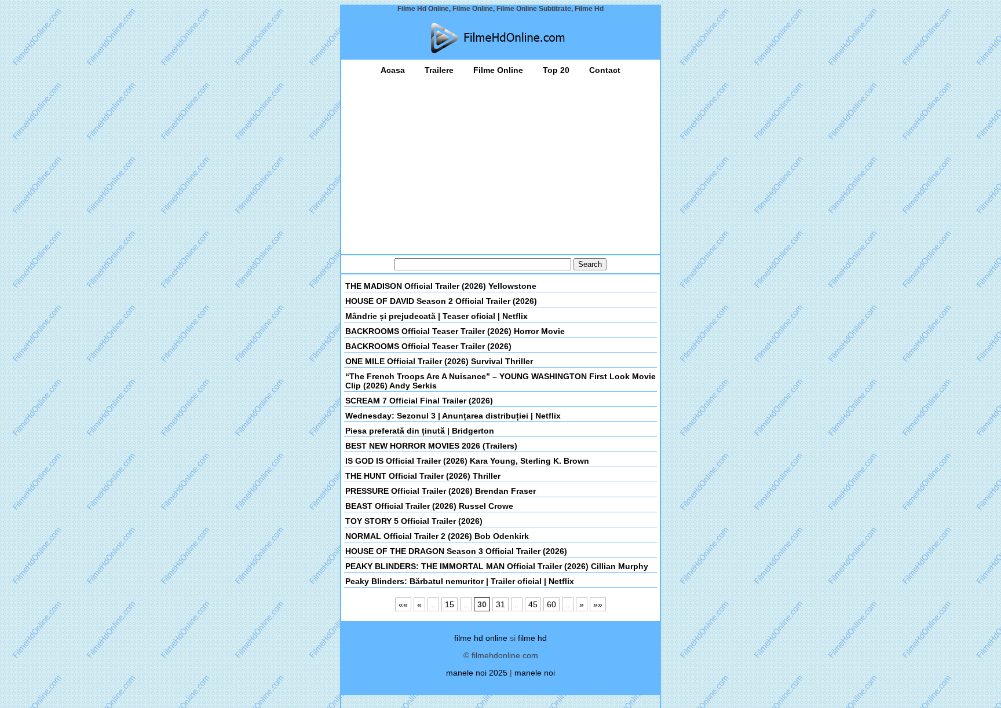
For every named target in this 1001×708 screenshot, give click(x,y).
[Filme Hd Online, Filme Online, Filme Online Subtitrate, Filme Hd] (500, 38)
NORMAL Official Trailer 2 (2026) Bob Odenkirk (437, 536)
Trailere (439, 70)
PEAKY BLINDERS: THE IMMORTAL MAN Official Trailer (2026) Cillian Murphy (496, 566)
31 (500, 604)
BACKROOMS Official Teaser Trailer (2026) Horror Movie (455, 331)
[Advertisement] (500, 161)
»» (597, 604)
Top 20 (556, 70)
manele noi (534, 672)
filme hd (532, 638)
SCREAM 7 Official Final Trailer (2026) (419, 400)
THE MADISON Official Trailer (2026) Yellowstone (440, 286)
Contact (604, 70)
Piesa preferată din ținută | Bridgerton (419, 430)
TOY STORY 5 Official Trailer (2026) (414, 521)
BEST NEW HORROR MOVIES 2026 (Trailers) (431, 445)
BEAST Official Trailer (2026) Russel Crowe (429, 506)
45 (533, 604)
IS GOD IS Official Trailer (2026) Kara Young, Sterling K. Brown (467, 460)
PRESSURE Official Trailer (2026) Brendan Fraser (440, 491)
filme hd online (480, 638)
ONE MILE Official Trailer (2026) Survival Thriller (439, 361)
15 (449, 604)
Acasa (393, 70)
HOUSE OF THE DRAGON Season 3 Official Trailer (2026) (456, 551)
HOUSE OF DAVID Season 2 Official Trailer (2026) (441, 301)
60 (551, 604)
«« (403, 604)
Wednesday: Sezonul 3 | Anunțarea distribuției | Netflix (453, 415)
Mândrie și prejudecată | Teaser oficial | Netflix (436, 316)
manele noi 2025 (476, 672)
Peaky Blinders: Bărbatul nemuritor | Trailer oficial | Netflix (459, 581)
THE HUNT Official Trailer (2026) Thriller (422, 475)
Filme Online (498, 70)
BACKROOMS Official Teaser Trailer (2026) (428, 346)
